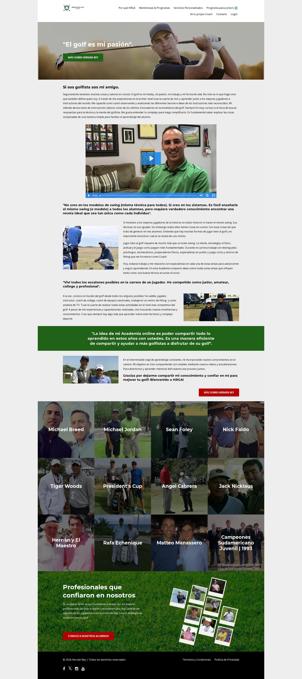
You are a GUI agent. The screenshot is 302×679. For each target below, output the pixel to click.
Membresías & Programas (154, 8)
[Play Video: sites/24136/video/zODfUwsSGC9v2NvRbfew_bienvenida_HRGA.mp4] (151, 158)
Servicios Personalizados (188, 8)
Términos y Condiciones (196, 659)
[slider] (148, 195)
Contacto (221, 14)
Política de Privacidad (227, 659)
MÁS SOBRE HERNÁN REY (83, 57)
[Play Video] (88, 195)
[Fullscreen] (213, 195)
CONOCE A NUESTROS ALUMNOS (88, 636)
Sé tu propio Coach (201, 14)
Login (234, 14)
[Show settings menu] (207, 195)
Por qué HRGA (127, 8)
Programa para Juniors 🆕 (222, 8)
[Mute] (201, 195)
